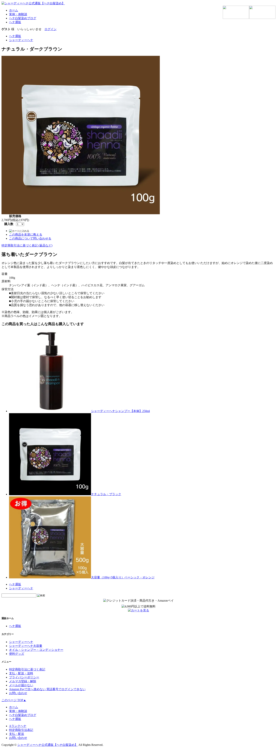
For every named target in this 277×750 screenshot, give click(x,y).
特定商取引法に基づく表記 (27, 669)
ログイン (50, 29)
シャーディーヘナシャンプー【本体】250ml (120, 411)
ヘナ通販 (15, 584)
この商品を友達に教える (25, 234)
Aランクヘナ (17, 726)
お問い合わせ (18, 693)
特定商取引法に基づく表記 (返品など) (27, 245)
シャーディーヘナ (21, 588)
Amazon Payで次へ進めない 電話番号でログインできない (47, 689)
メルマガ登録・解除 (22, 681)
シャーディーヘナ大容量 (25, 645)
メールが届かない (21, 685)
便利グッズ (16, 653)
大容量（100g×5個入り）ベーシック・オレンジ (123, 577)
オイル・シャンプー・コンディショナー (36, 649)
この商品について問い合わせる (30, 238)
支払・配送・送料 (21, 673)
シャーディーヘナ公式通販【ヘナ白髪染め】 (47, 744)
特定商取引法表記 (21, 730)
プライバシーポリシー (24, 677)
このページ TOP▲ (14, 700)
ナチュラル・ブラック (106, 494)
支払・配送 (16, 733)
